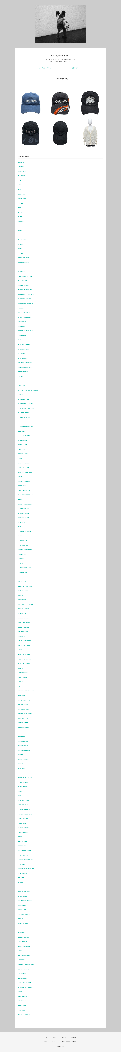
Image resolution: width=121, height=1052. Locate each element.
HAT (19, 235)
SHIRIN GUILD (22, 896)
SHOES (20, 244)
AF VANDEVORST (23, 262)
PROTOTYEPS (22, 841)
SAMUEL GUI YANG (24, 891)
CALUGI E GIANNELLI (25, 362)
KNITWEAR (21, 203)
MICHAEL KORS (23, 741)
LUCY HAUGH (22, 677)
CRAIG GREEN (22, 445)
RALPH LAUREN (23, 855)
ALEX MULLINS (23, 280)
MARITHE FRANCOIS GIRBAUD (28, 732)
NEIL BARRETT (23, 786)
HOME (46, 1037)
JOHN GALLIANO (23, 618)
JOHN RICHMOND (23, 627)
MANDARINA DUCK (24, 700)
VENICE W (21, 960)
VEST (19, 185)
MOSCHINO (21, 768)
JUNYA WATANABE (24, 622)
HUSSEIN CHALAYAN (24, 568)
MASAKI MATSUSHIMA (25, 713)
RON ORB (21, 878)
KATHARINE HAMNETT (25, 645)
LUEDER (20, 682)
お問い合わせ (76, 68)
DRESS (20, 226)
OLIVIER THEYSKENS (24, 809)
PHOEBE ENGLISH (24, 827)
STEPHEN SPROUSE (24, 914)
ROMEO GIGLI (22, 873)
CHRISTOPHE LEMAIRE (25, 403)
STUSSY (20, 919)
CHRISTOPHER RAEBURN (26, 408)
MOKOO (20, 773)
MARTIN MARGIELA (24, 704)
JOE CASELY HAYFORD (25, 604)
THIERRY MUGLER (24, 928)
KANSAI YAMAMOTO (24, 641)
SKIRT (20, 230)
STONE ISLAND (23, 923)
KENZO (20, 650)
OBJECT (20, 248)
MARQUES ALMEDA (24, 709)
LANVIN (20, 668)
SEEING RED (22, 905)
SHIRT (20, 217)
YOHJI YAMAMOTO (24, 946)
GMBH (20, 527)
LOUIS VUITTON (23, 672)
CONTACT (74, 1037)
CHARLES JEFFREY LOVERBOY (28, 390)
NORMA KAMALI (23, 805)
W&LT (20, 992)
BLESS (20, 340)
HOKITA (20, 563)
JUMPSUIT (21, 221)
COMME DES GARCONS (25, 426)
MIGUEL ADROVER (24, 750)
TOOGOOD (21, 932)
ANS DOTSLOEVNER (24, 299)
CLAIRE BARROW (23, 413)
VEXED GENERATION (24, 982)
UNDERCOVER (22, 941)
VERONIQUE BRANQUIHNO (26, 964)
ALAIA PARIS (22, 267)
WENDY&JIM (22, 1001)
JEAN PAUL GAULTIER (25, 586)
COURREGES (22, 431)
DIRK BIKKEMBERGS (24, 463)
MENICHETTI (22, 736)
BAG (19, 189)
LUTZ (19, 686)
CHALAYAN (21, 385)
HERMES (21, 558)
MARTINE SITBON (23, 727)
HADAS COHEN (23, 545)
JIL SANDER (22, 600)
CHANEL (21, 394)
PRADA (20, 837)
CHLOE (20, 381)
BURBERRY (22, 353)
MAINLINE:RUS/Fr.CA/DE (26, 691)
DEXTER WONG (23, 454)
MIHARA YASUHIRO (24, 1014)
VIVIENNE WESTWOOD (25, 987)
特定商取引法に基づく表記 (69, 1042)
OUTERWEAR (22, 171)
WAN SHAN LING (23, 996)
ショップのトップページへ (45, 68)
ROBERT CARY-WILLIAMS (26, 868)
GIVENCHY (21, 522)
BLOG (64, 1037)
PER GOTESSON (23, 818)
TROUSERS (21, 194)
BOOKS (20, 253)
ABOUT (55, 1037)
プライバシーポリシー (50, 1042)
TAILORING (21, 176)
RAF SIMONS (22, 846)
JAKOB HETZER (23, 577)
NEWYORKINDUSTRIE (25, 777)
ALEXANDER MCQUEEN (25, 276)
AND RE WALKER (23, 285)
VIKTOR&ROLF (22, 978)
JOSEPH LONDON (23, 609)
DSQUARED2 (22, 486)
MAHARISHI (22, 695)
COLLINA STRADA (24, 422)
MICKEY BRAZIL (23, 759)
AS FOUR (21, 308)
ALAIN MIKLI (22, 271)
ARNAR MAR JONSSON (25, 303)
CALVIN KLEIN (22, 358)
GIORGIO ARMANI (23, 513)
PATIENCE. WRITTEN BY (25, 814)
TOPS (20, 207)
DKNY (20, 476)
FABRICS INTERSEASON (25, 495)
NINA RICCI (21, 1010)
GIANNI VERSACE (23, 508)
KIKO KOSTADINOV (24, 654)
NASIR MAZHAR (23, 782)
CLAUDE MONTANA (24, 417)
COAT (20, 180)
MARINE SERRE (23, 723)
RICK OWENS (22, 864)
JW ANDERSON (23, 631)
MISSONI (21, 754)
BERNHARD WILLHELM (25, 331)
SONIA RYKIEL (22, 909)
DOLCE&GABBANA (24, 481)
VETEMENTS (22, 973)
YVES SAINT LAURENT (25, 955)
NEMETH (21, 791)
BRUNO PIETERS (23, 349)
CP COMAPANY (23, 440)
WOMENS (21, 162)
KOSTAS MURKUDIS (24, 659)
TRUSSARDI (22, 1005)
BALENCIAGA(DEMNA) (25, 317)
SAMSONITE (22, 887)
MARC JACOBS (23, 718)
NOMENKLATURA (23, 800)
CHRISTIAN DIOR (23, 399)
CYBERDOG (22, 449)
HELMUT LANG (22, 554)
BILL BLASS (22, 335)
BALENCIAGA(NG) (24, 312)
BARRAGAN (22, 321)
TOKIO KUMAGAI (23, 937)
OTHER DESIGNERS (24, 258)
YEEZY (20, 951)
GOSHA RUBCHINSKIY (25, 531)
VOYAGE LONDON (23, 969)
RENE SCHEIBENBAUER (25, 859)
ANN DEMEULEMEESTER (26, 294)
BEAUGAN (21, 326)
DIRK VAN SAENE (23, 467)
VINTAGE (21, 166)
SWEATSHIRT (22, 198)
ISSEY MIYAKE (22, 572)
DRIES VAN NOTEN (24, 490)
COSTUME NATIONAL (24, 435)
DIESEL (20, 458)
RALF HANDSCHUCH (24, 850)
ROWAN (20, 882)
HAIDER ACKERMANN (25, 549)
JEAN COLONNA (23, 581)
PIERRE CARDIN (23, 832)
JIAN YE (20, 595)
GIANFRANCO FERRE (25, 504)
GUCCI (20, 536)
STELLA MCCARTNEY (25, 900)
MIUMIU (20, 764)
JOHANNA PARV (23, 613)
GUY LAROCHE (23, 540)
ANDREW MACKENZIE (25, 290)
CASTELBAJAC (23, 372)
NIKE (19, 796)
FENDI (20, 499)
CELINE (20, 376)
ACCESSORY (22, 239)
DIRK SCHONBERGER (25, 472)
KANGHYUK (22, 636)
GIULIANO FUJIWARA (24, 517)
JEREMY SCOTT (23, 590)
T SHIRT (20, 212)
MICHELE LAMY (23, 745)
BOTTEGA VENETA (24, 344)
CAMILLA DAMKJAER (25, 367)
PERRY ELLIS (22, 823)
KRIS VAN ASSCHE (24, 663)
